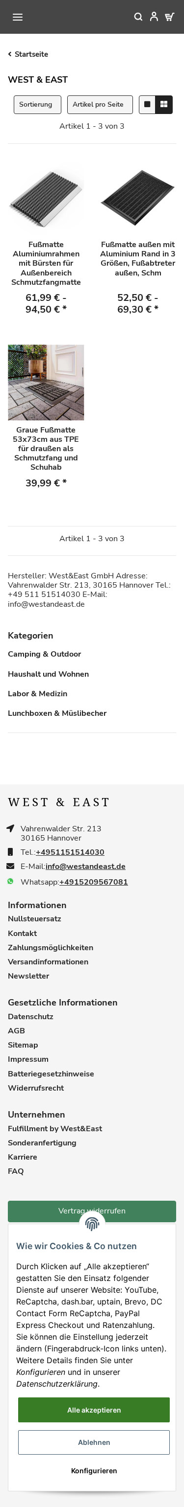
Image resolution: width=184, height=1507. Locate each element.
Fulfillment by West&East (55, 1129)
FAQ (16, 1171)
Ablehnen (94, 1442)
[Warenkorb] (163, 16)
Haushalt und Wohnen (48, 674)
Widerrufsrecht (36, 1088)
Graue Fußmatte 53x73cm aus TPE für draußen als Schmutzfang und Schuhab (46, 449)
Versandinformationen (48, 962)
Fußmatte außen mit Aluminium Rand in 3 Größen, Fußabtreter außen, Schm (138, 259)
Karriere (22, 1157)
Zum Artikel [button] (46, 333)
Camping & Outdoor (44, 654)
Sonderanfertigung (42, 1143)
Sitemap (23, 1045)
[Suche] (132, 16)
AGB (16, 1031)
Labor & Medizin (37, 693)
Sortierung (35, 104)
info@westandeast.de (86, 866)
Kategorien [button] (30, 636)
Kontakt (22, 933)
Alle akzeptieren (94, 1410)
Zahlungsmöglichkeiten (50, 948)
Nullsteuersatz (34, 919)
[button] (148, 16)
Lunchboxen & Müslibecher (57, 713)
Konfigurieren (94, 1470)
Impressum (28, 1059)
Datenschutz (30, 1017)
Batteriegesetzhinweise (51, 1074)
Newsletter (28, 976)
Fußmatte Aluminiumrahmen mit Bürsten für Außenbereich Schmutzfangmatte (46, 263)
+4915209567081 (93, 882)
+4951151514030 (70, 852)
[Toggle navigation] (18, 17)
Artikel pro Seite (98, 104)
